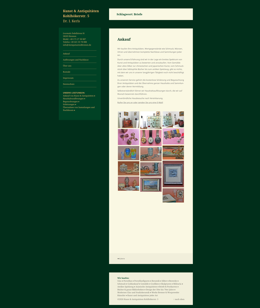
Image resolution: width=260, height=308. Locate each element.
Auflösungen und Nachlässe (76, 59)
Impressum (68, 78)
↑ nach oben (178, 299)
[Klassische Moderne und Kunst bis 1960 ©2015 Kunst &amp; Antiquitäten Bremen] (173, 174)
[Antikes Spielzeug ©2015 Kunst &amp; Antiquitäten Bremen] (151, 169)
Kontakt (66, 72)
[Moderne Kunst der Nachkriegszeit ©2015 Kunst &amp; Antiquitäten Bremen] (173, 152)
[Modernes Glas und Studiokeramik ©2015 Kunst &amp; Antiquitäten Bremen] (128, 153)
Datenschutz (68, 84)
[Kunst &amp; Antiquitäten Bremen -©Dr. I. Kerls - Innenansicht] (128, 119)
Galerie (122, 258)
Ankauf (66, 53)
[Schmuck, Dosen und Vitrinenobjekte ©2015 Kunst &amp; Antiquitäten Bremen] (151, 154)
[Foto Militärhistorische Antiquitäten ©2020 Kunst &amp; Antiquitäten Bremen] (173, 136)
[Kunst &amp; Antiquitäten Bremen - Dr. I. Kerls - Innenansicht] (151, 120)
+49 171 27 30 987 (77, 39)
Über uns (67, 65)
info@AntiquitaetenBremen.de (77, 45)
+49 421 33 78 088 (78, 42)
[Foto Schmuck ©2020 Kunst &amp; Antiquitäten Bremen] (128, 137)
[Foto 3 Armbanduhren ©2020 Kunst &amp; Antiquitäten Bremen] (151, 138)
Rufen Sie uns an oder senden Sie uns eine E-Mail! (140, 102)
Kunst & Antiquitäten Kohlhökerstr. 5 (141, 299)
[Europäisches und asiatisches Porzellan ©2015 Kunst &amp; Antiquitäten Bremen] (128, 168)
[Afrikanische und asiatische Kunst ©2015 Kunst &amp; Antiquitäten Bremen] (128, 184)
